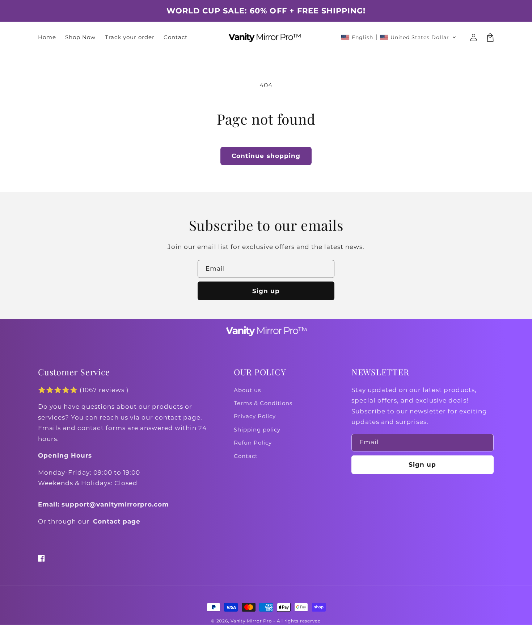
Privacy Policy (255, 416)
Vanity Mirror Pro (251, 621)
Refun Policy (253, 442)
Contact (246, 456)
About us (247, 390)
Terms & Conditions (263, 403)
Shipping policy (257, 429)
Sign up (266, 291)
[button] (398, 37)
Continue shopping (266, 155)
